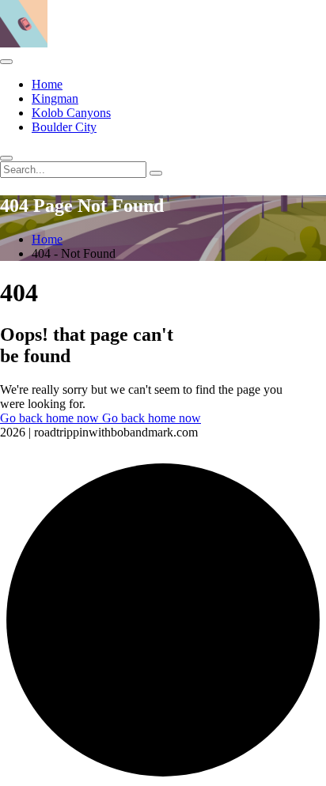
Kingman (55, 98)
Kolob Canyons (71, 112)
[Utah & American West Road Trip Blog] (23, 43)
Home (47, 84)
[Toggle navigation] (6, 61)
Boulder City (64, 127)
